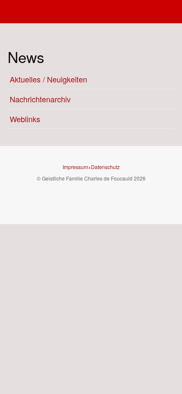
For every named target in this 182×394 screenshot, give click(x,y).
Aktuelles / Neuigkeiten (48, 79)
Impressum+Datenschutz (91, 166)
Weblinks (25, 118)
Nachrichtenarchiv (40, 98)
